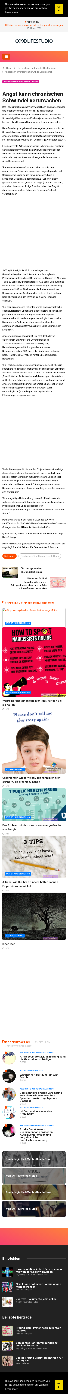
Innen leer (8, 944)
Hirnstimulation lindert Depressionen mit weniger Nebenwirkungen (39, 1270)
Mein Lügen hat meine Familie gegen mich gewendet (38, 1285)
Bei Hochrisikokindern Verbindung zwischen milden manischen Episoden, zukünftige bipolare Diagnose (41, 1096)
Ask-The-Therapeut (14, 769)
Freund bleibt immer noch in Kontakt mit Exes (38, 1329)
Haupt (9, 68)
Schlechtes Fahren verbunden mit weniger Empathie (37, 1344)
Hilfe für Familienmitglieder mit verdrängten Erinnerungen (34, 25)
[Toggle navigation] (6, 57)
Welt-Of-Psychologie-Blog (18, 623)
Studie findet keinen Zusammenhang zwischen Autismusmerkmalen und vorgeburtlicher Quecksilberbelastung (36, 1134)
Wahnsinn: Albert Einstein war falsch (39, 1076)
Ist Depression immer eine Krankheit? (36, 1112)
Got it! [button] (59, 1385)
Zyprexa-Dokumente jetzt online (36, 1299)
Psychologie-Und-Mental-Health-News (37, 68)
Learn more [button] (11, 1389)
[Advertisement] (34, 232)
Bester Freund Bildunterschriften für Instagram (39, 1359)
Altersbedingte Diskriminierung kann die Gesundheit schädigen (43, 1058)
